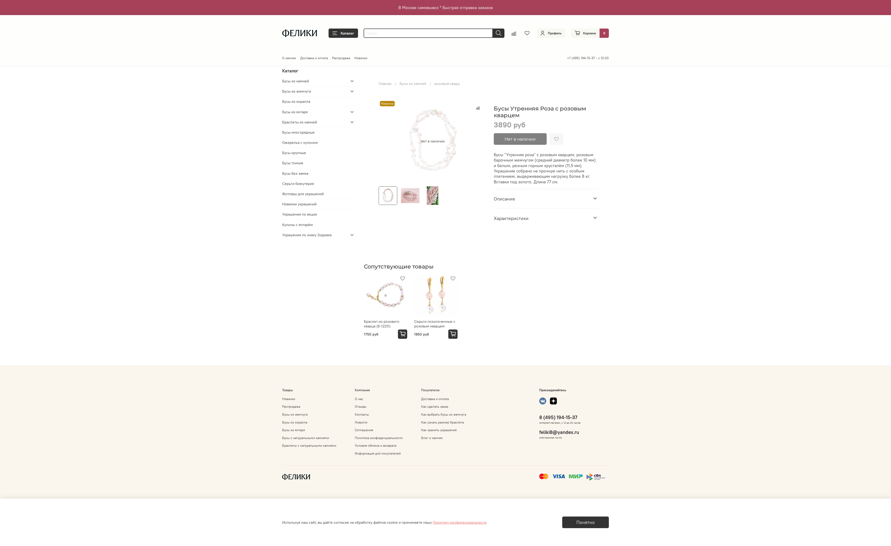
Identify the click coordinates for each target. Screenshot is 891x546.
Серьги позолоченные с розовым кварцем (434, 323)
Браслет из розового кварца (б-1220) (381, 323)
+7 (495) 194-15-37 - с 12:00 (588, 58)
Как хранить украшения (439, 430)
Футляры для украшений (303, 193)
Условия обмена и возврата (375, 445)
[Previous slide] (386, 141)
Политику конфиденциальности (460, 522)
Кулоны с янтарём (297, 224)
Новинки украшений (299, 204)
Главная (385, 83)
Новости (361, 422)
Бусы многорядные (298, 132)
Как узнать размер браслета (442, 422)
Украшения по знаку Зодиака (307, 235)
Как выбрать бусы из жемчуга (443, 414)
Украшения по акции (299, 214)
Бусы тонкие (292, 163)
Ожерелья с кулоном (300, 142)
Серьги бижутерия (298, 183)
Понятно (585, 522)
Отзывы (360, 406)
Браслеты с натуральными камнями (309, 445)
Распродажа (341, 58)
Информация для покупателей (378, 453)
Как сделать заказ (434, 406)
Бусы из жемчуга (296, 91)
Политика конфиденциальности (379, 438)
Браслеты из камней (299, 122)
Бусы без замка (295, 173)
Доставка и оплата (314, 58)
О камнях (289, 58)
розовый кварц (447, 83)
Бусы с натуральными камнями (305, 438)
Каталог (347, 33)
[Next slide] (478, 141)
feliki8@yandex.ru (559, 432)
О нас (359, 399)
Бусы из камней (413, 83)
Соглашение (364, 430)
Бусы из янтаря (295, 112)
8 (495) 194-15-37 (558, 417)
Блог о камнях (432, 438)
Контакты (362, 414)
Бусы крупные (294, 152)
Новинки (360, 58)
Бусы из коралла (296, 101)
